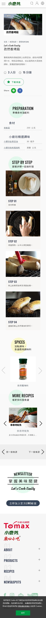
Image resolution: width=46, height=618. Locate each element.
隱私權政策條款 (24, 606)
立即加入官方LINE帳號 (23, 503)
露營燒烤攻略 (24, 42)
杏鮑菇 (7, 128)
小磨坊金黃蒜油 (11, 141)
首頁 (5, 42)
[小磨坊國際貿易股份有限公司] (16, 528)
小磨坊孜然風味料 (12, 148)
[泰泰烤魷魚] (23, 417)
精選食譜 (13, 42)
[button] (2, 371)
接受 (23, 613)
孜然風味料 (23, 385)
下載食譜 (16, 82)
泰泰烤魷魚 (23, 430)
